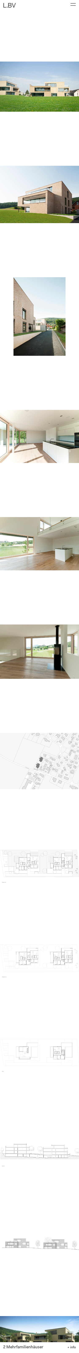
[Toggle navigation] (71, 5)
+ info (71, 1347)
